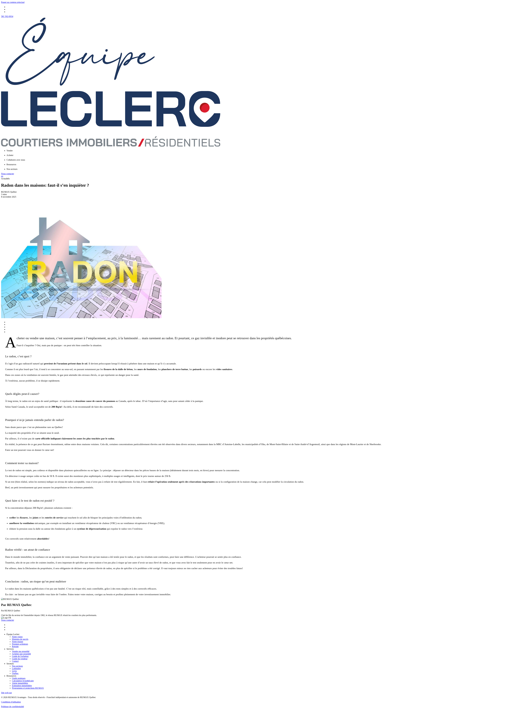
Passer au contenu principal (12, 2)
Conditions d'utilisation (11, 702)
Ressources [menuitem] (11, 164)
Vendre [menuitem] (10, 150)
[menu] (264, 150)
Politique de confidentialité (12, 706)
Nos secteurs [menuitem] (12, 169)
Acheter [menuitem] (10, 155)
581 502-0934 (7, 16)
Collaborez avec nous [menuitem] (16, 160)
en (2, 176)
